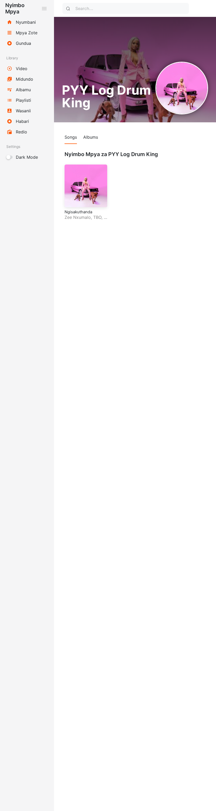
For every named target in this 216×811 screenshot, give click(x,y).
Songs (71, 137)
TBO (97, 217)
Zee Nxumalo (78, 217)
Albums (90, 137)
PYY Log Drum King (85, 220)
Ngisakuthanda (78, 211)
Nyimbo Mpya (14, 8)
